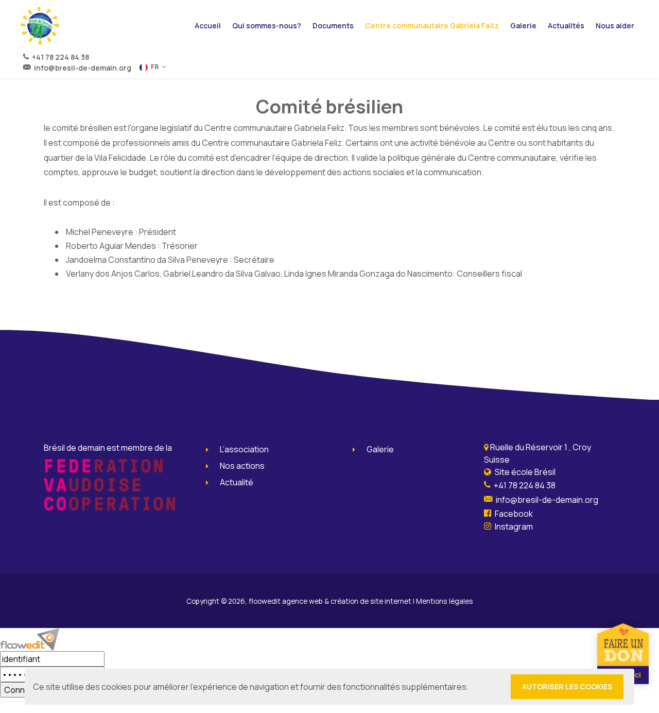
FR (155, 66)
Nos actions (242, 465)
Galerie (380, 449)
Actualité (236, 482)
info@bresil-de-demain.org (81, 68)
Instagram (513, 526)
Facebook (513, 513)
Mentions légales (444, 601)
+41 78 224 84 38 (59, 57)
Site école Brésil (524, 472)
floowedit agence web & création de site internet (330, 601)
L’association (244, 449)
